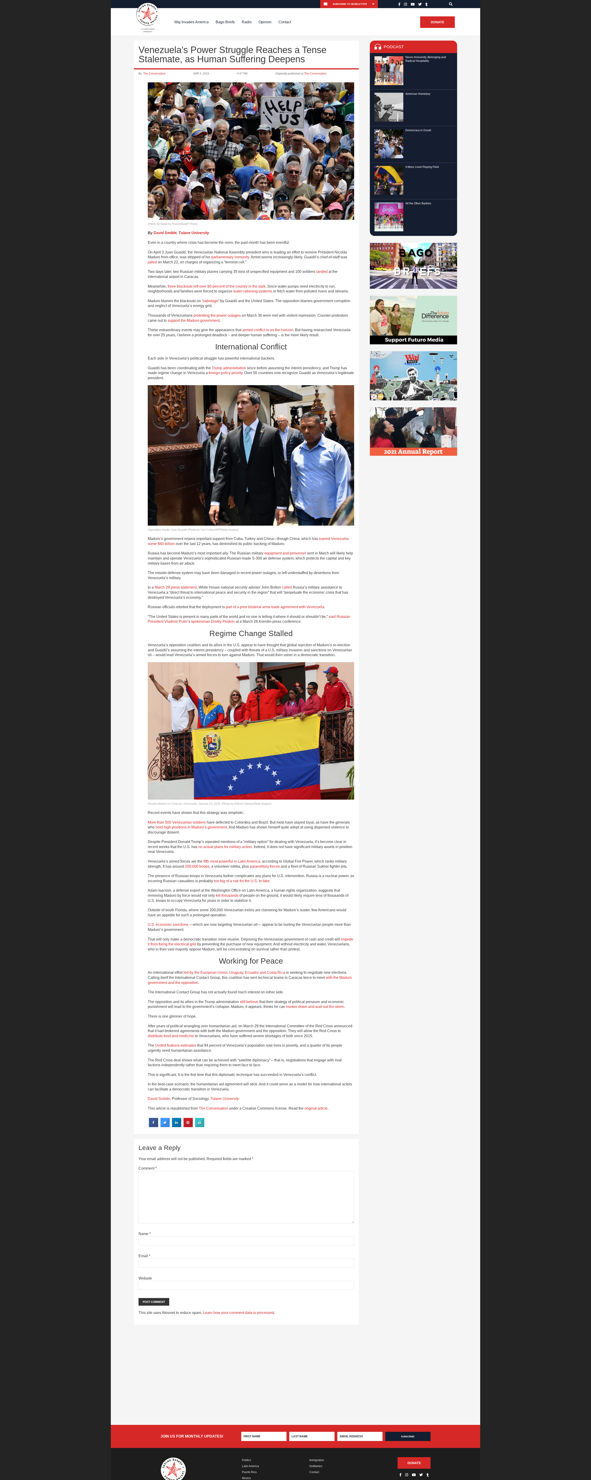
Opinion (265, 22)
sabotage (210, 301)
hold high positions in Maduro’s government (191, 827)
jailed (152, 262)
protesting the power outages (217, 315)
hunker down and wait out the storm (315, 1007)
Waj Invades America (191, 22)
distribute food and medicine (171, 1036)
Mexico (246, 1478)
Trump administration (229, 368)
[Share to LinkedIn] (176, 1125)
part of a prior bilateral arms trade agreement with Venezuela (275, 607)
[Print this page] (199, 1125)
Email (144, 1256)
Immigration (316, 1460)
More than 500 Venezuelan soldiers (177, 822)
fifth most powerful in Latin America (231, 861)
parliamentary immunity (230, 257)
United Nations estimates (175, 1045)
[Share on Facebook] (153, 1125)
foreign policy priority (225, 373)
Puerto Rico (249, 1472)
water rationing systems (252, 291)
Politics (246, 1460)
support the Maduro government (194, 320)
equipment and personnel (285, 553)
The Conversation (154, 73)
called (287, 587)
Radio (247, 22)
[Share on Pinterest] (188, 1125)
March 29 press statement (176, 587)
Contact (284, 22)
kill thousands (227, 895)
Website (145, 1278)
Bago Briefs (225, 22)
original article (316, 1108)
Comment (148, 1168)
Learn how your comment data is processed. (239, 1313)
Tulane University (193, 233)
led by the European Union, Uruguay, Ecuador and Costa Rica (234, 972)
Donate (437, 22)
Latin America (250, 1466)
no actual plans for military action (225, 847)
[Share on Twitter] (165, 1125)
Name (145, 1234)
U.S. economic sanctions (168, 924)
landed (322, 272)
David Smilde (165, 233)
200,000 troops (197, 866)
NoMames (315, 1466)
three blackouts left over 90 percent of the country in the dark (216, 286)
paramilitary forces (265, 866)
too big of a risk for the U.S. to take (242, 881)
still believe (249, 1002)
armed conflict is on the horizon (267, 330)
